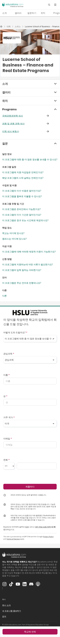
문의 (4, 616)
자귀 (27, 527)
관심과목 (8, 353)
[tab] (6, 13)
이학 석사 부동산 (10, 131)
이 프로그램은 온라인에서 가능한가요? (21, 209)
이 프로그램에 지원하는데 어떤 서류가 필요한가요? (27, 264)
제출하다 (30, 486)
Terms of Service (13, 539)
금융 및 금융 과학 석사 (13, 123)
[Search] (49, 4)
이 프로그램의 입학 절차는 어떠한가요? (21, 270)
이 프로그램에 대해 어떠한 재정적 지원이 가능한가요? (29, 251)
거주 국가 (9, 417)
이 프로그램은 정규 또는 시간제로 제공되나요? (25, 220)
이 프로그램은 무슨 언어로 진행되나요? (21, 282)
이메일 (7, 438)
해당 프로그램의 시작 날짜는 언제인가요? (22, 177)
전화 (6, 459)
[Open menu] (55, 4)
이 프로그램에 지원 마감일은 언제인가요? (22, 172)
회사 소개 (6, 605)
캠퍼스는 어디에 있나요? (14, 238)
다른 (4, 295)
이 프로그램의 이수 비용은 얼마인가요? (21, 190)
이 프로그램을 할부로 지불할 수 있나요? (22, 196)
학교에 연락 (30, 631)
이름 (6, 374)
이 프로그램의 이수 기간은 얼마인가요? (21, 214)
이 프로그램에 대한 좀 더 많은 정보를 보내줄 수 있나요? (29, 159)
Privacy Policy (48, 536)
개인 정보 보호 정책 (43, 527)
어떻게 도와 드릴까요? (15, 332)
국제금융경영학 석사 (12, 115)
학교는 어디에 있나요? (13, 233)
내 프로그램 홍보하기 (11, 610)
